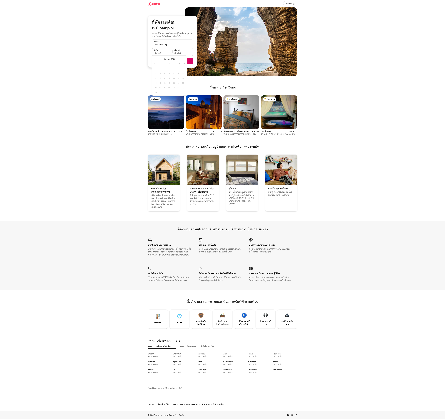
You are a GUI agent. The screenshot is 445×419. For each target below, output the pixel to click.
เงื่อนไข (181, 415)
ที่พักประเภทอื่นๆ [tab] (207, 346)
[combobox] (172, 44)
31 (160, 93)
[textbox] (162, 53)
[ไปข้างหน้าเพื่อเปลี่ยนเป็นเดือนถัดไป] (182, 59)
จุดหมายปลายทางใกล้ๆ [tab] (188, 346)
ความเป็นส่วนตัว (170, 415)
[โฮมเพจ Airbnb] (154, 3)
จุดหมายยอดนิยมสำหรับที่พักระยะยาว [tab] (162, 346)
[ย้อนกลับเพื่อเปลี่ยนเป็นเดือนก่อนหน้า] (156, 59)
